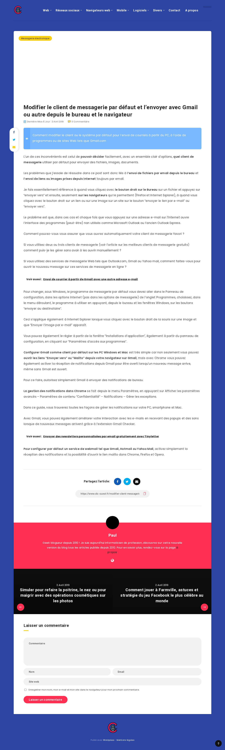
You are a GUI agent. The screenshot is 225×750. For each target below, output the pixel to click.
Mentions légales (125, 740)
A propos (191, 10)
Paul (112, 535)
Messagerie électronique (35, 38)
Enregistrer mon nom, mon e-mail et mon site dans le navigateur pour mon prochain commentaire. (84, 689)
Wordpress (108, 740)
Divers (157, 10)
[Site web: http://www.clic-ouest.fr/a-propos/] (112, 560)
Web (46, 10)
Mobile (122, 10)
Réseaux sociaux (68, 10)
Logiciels (140, 10)
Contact (174, 10)
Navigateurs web (98, 10)
